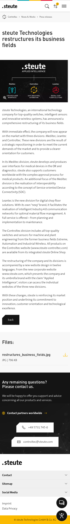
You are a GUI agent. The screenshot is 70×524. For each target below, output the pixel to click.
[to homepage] (9, 6)
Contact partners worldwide (24, 413)
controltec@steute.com (38, 442)
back (11, 320)
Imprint (6, 503)
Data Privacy (9, 508)
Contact (7, 475)
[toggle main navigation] (47, 6)
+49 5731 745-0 (38, 427)
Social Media (10, 492)
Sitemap (7, 484)
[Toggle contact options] (61, 502)
